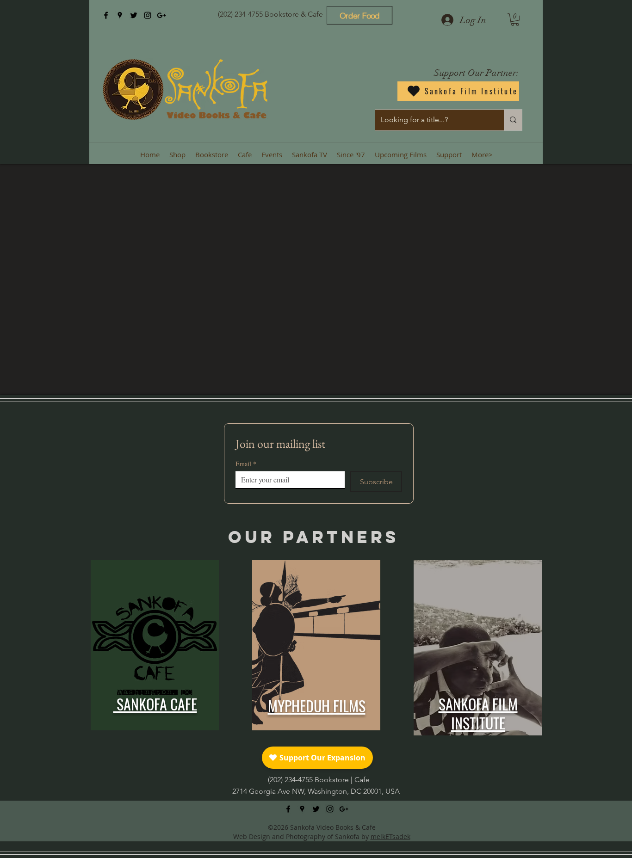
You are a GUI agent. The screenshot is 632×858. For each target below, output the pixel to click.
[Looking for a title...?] (513, 120)
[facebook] (106, 15)
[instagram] (147, 15)
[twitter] (133, 15)
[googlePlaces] (119, 15)
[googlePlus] (161, 15)
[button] (515, 19)
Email (245, 464)
